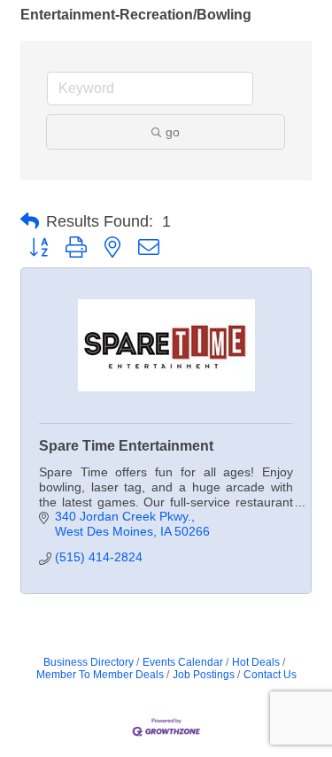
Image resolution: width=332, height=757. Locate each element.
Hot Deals (256, 662)
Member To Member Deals (100, 674)
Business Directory (88, 662)
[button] (29, 221)
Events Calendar (183, 662)
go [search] (173, 132)
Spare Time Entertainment (126, 445)
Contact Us (270, 674)
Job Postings (204, 674)
